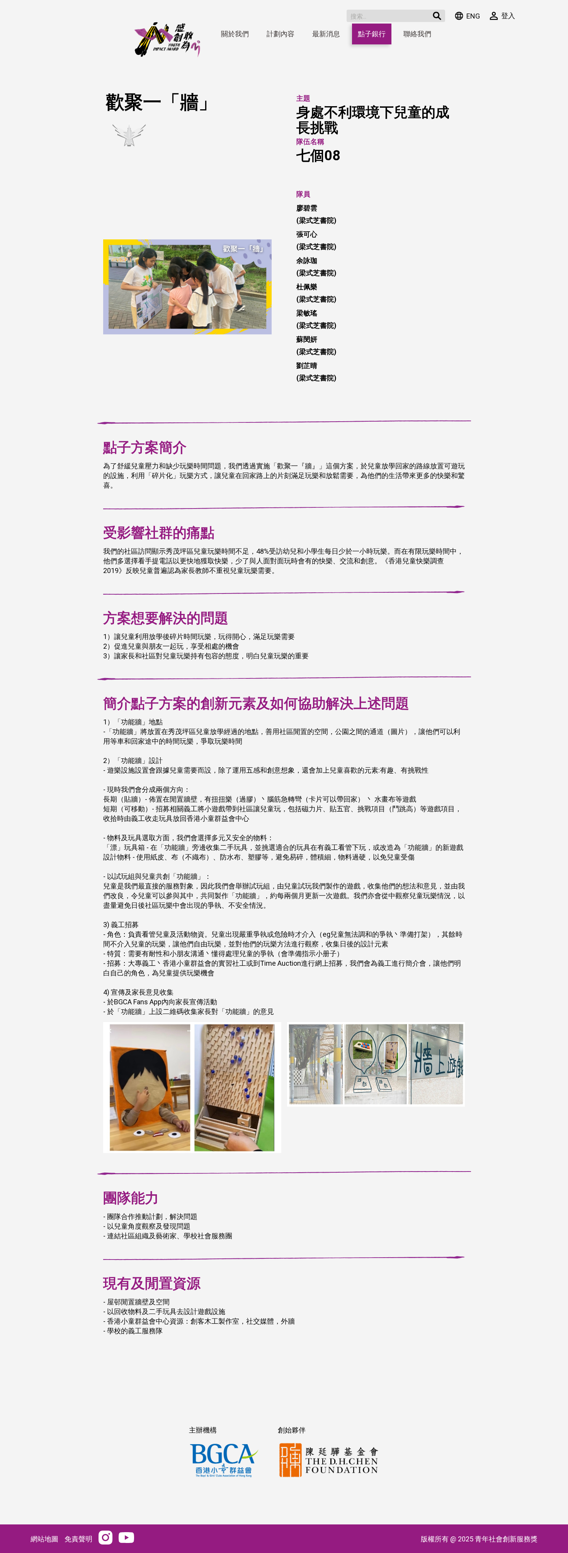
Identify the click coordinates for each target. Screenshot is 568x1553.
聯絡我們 (417, 34)
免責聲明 (78, 1539)
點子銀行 (372, 34)
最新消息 (326, 34)
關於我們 (235, 34)
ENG (473, 16)
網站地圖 (44, 1539)
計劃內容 (280, 34)
